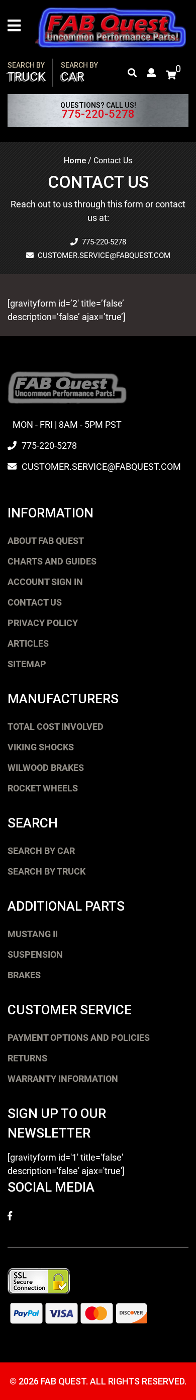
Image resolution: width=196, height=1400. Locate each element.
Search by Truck (46, 871)
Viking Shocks (41, 747)
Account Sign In (45, 582)
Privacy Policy (43, 623)
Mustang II (33, 934)
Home (75, 160)
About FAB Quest (46, 540)
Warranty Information (63, 1078)
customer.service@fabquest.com (104, 255)
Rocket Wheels (43, 788)
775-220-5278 (98, 114)
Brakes (24, 975)
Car (79, 72)
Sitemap (27, 664)
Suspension (35, 954)
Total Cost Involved (56, 726)
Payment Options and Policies (79, 1037)
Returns (27, 1058)
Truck (27, 72)
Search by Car (41, 851)
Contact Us (35, 602)
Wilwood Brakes (46, 767)
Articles (28, 643)
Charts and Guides (52, 561)
